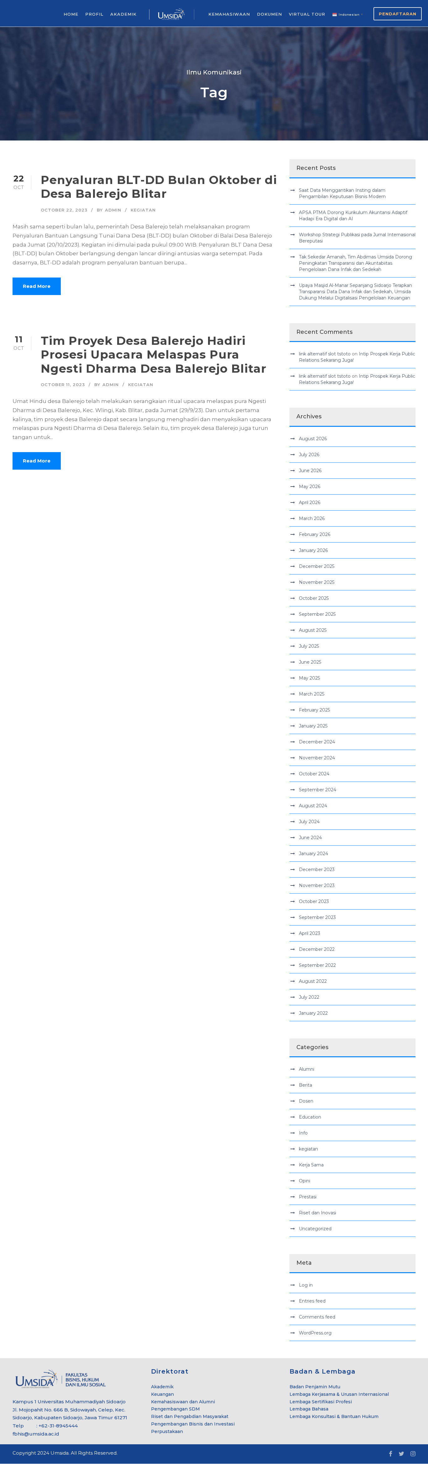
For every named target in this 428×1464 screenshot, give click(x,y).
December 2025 (316, 566)
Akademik (162, 1387)
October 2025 (314, 598)
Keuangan (162, 1394)
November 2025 (316, 582)
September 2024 (317, 790)
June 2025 (310, 662)
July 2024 (309, 821)
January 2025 (313, 726)
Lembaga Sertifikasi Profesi (321, 1402)
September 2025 (317, 614)
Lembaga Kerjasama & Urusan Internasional (339, 1394)
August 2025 (312, 630)
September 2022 (317, 965)
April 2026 (309, 502)
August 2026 (313, 438)
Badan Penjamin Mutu (315, 1387)
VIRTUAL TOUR (307, 14)
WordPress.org (315, 1333)
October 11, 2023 (63, 384)
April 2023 (309, 933)
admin (113, 209)
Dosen (306, 1101)
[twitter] (401, 1454)
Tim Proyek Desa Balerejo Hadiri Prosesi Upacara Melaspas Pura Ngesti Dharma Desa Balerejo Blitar (153, 354)
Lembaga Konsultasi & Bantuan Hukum (334, 1416)
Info (303, 1133)
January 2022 (313, 1013)
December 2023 (317, 869)
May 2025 (309, 678)
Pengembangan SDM (175, 1409)
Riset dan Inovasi (317, 1213)
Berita (305, 1085)
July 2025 (309, 646)
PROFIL (94, 14)
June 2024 (310, 837)
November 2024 (317, 758)
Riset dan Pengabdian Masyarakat (189, 1416)
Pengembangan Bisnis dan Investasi (193, 1424)
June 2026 (310, 470)
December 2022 (317, 949)
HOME (71, 14)
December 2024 (317, 742)
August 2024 (313, 806)
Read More (36, 286)
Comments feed (317, 1317)
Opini (304, 1181)
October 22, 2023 (64, 209)
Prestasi (307, 1197)
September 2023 (317, 917)
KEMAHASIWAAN (229, 14)
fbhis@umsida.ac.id (36, 1434)
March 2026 (312, 518)
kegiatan (143, 209)
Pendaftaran (397, 13)
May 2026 (309, 486)
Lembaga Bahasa (309, 1409)
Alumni (306, 1069)
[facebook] (390, 1454)
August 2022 (313, 981)
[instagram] (412, 1454)
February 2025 (314, 710)
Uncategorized (315, 1229)
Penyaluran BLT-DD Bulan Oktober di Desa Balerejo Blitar (159, 187)
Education (310, 1117)
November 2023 (317, 885)
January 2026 (313, 550)
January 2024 (313, 853)
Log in (306, 1285)
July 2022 (309, 997)
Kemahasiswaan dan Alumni (183, 1402)
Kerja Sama (311, 1165)
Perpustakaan (167, 1431)
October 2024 (314, 774)
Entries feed (312, 1301)
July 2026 (309, 454)
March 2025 (311, 694)
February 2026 (314, 534)
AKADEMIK (123, 14)
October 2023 (314, 901)
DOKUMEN (269, 14)
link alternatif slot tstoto (325, 354)
